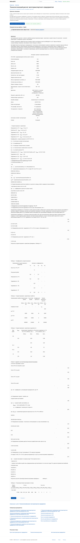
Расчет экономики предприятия (48, 517)
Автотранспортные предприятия (58, 532)
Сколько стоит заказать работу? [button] (33, 23)
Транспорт (17, 5)
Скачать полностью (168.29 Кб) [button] (17, 23)
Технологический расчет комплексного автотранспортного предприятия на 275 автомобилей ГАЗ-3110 (23, 522)
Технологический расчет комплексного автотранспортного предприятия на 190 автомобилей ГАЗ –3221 (54, 511)
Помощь (60, 1)
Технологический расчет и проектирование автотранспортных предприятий (24, 519)
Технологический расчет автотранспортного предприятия (23, 516)
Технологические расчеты (36, 532)
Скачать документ (40, 29)
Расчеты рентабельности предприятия (49, 519)
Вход (56, 1)
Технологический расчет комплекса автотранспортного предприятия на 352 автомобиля (22, 525)
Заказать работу (66, 1)
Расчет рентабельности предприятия (49, 520)
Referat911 (17, 539)
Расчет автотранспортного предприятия (18, 532)
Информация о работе (27, 503)
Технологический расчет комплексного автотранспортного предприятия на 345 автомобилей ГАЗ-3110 (23, 511)
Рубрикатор (12, 5)
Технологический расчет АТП (47, 513)
